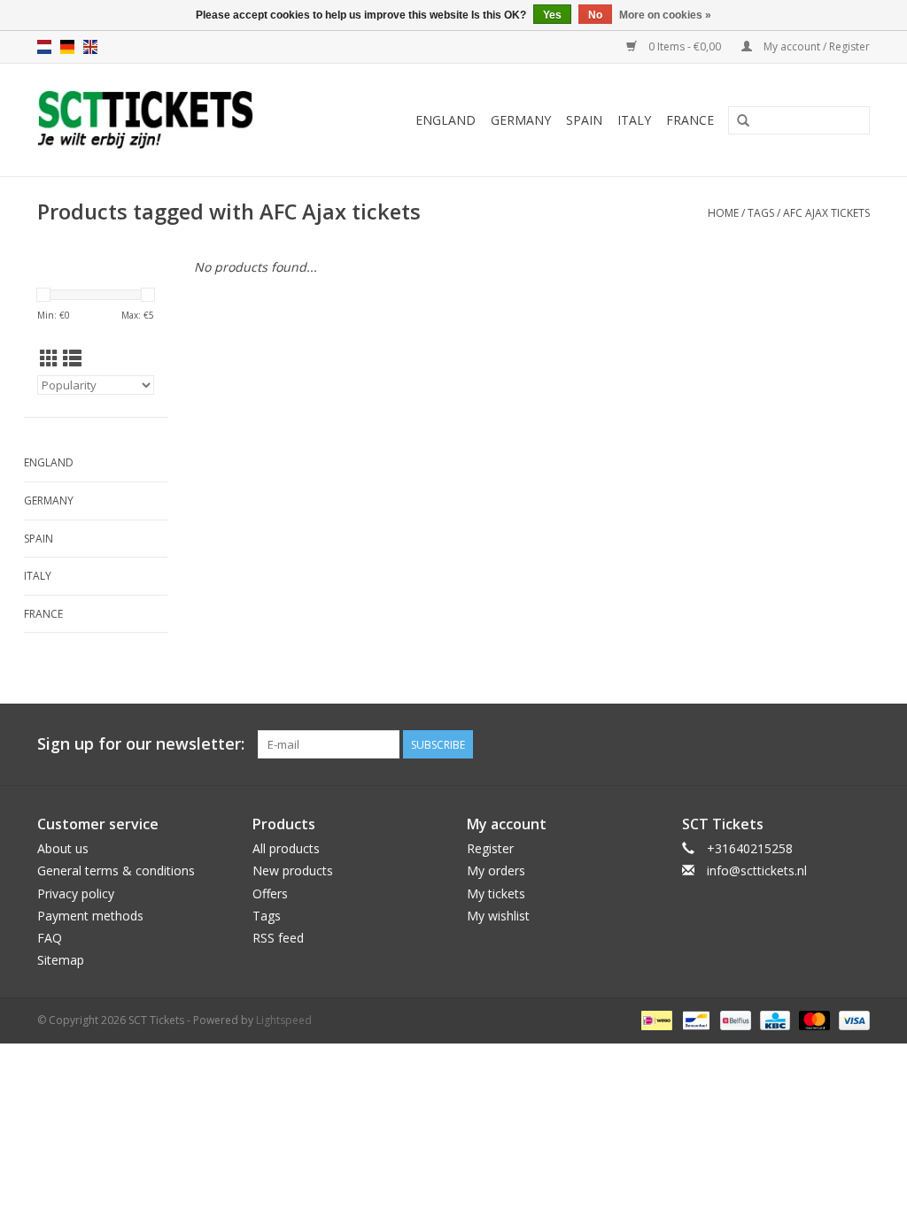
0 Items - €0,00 (685, 46)
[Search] (743, 121)
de (67, 47)
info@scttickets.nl (757, 870)
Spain (584, 120)
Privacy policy (75, 893)
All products (286, 848)
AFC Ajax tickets (826, 212)
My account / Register (815, 46)
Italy (634, 120)
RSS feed (278, 937)
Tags (761, 212)
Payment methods (90, 915)
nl (44, 47)
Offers (270, 893)
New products (292, 870)
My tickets (496, 893)
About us (63, 848)
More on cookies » (665, 15)
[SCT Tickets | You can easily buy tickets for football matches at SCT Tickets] (170, 120)
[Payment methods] (654, 1020)
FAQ (49, 937)
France (690, 120)
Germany (521, 120)
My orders (496, 870)
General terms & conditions (116, 870)
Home (723, 212)
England (445, 120)
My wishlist (498, 915)
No (595, 15)
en (90, 47)
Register (490, 848)
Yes (552, 15)
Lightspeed (284, 1020)
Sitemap (60, 959)
